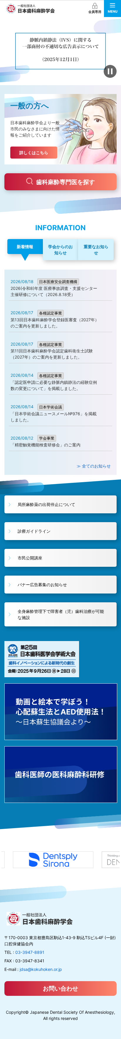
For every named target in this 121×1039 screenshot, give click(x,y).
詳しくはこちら (33, 152)
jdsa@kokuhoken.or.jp (41, 969)
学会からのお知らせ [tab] (60, 249)
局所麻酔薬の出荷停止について (46, 504)
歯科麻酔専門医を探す (65, 182)
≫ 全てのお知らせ (94, 465)
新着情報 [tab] (25, 246)
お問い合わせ (60, 988)
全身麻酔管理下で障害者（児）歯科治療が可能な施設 (61, 614)
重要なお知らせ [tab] (96, 249)
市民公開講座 (30, 557)
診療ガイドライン (34, 531)
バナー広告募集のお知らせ (42, 584)
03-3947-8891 (29, 952)
